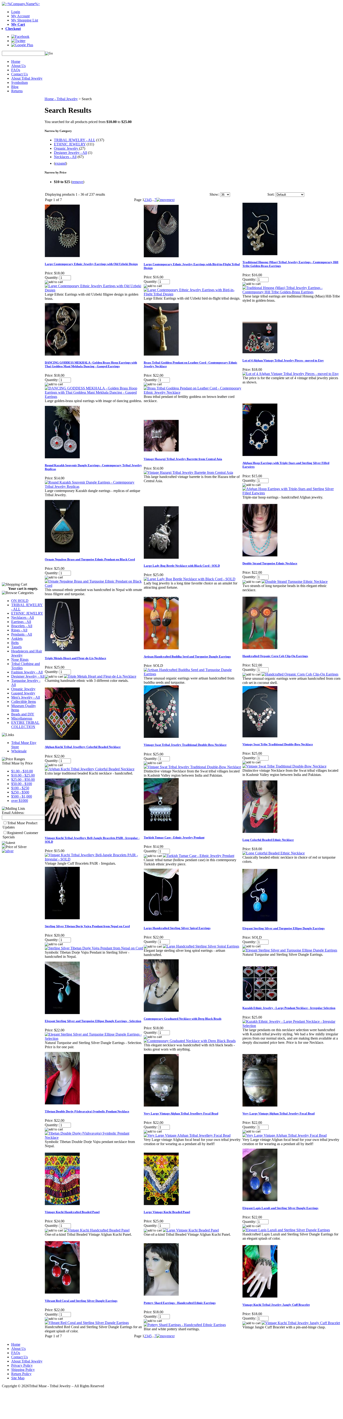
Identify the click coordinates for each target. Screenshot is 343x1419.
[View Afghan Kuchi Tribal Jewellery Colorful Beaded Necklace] (89, 769)
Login (15, 12)
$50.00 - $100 (21, 784)
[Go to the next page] (165, 200)
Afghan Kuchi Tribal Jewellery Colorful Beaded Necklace (83, 747)
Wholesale (19, 751)
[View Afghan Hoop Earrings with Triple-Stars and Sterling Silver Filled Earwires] (291, 493)
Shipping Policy (23, 1370)
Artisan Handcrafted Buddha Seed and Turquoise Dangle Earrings (187, 656)
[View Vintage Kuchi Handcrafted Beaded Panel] (97, 1230)
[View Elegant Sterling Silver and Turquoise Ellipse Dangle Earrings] (289, 950)
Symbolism (19, 83)
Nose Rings (19, 660)
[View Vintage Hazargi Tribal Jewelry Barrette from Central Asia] (188, 472)
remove (77, 182)
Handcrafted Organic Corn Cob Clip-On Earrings (275, 656)
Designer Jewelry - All (27, 676)
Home (15, 62)
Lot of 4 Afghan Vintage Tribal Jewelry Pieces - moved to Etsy (283, 360)
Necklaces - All (22, 617)
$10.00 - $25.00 (23, 775)
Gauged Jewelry (23, 693)
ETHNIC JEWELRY (27, 613)
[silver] (8, 851)
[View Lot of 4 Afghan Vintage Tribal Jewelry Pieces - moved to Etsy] (290, 374)
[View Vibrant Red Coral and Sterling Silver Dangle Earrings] (87, 1323)
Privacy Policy (22, 1365)
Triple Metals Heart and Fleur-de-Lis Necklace (75, 658)
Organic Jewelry (23, 689)
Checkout (13, 29)
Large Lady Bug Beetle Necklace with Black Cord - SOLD (182, 565)
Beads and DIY (22, 714)
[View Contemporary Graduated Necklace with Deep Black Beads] (190, 1041)
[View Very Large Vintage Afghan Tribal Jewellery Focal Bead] (187, 1135)
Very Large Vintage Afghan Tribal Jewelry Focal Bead (278, 1113)
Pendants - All (21, 634)
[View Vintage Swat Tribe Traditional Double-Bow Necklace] (284, 766)
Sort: (270, 194)
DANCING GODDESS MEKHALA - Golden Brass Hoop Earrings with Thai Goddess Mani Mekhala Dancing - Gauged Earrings (91, 364)
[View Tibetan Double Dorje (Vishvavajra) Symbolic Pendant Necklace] (94, 1137)
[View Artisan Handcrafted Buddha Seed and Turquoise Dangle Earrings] (193, 674)
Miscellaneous (21, 718)
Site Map (17, 1378)
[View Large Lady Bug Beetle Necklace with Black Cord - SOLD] (189, 579)
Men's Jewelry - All (25, 697)
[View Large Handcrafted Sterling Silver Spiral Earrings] (201, 946)
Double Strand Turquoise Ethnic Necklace (269, 563)
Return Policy (21, 1374)
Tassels (16, 647)
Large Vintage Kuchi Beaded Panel (167, 1212)
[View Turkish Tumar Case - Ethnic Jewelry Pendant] (198, 856)
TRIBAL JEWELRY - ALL (74, 140)
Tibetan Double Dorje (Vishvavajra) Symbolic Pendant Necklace (87, 1111)
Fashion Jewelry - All (27, 672)
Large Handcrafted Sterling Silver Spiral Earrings (177, 928)
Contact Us (19, 74)
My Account (20, 16)
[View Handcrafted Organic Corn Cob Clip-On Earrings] (300, 674)
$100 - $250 (20, 788)
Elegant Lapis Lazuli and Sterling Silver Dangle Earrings (280, 1208)
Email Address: (13, 813)
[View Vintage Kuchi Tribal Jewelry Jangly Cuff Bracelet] (301, 1323)
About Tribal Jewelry (26, 78)
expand (60, 163)
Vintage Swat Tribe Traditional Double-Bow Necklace (277, 744)
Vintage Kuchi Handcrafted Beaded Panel (72, 1212)
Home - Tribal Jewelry (61, 99)
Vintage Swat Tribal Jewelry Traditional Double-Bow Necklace (185, 745)
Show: (214, 194)
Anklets (17, 638)
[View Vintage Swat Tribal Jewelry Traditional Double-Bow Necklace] (192, 767)
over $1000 (19, 801)
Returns (17, 91)
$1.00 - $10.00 (22, 771)
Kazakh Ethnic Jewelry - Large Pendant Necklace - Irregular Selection (288, 1008)
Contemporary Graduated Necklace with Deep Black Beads (182, 1018)
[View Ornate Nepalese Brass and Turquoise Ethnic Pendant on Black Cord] (94, 585)
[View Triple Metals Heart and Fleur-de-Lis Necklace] (100, 676)
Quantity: (52, 278)
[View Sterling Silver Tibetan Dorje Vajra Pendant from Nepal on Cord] (94, 948)
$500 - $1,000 (21, 796)
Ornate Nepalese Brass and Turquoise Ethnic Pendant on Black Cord (90, 559)
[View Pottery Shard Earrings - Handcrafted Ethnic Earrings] (185, 1325)
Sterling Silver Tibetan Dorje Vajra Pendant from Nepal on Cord (87, 926)
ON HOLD (19, 601)
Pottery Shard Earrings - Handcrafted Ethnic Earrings (180, 1303)
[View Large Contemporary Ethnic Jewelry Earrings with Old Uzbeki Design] (94, 290)
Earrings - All (21, 622)
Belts (15, 643)
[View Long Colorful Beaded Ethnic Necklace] (273, 853)
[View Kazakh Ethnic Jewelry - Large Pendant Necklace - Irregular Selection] (291, 1026)
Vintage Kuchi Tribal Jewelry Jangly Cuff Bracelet (276, 1304)
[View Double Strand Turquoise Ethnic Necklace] (295, 582)
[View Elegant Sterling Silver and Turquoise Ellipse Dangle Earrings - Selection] (94, 1038)
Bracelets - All (21, 626)
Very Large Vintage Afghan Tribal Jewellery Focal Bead (181, 1113)
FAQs (15, 70)
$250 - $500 (20, 792)
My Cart (18, 24)
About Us (18, 66)
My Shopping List (24, 20)
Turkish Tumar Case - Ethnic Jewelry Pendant (174, 837)
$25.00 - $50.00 (23, 780)
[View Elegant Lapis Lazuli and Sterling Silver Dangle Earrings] (286, 1230)
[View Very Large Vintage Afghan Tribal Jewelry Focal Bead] (284, 1135)
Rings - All (19, 630)
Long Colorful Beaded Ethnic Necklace (268, 840)
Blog (14, 87)
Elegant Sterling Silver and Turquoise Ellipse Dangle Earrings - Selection (93, 1021)
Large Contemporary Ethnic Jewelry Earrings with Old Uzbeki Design (91, 264)
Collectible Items (23, 702)
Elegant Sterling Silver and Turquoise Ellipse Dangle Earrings (283, 928)
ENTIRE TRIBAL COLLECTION (25, 725)
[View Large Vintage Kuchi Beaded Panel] (191, 1230)
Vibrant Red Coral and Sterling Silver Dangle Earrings (81, 1300)
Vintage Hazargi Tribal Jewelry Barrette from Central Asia (183, 459)
